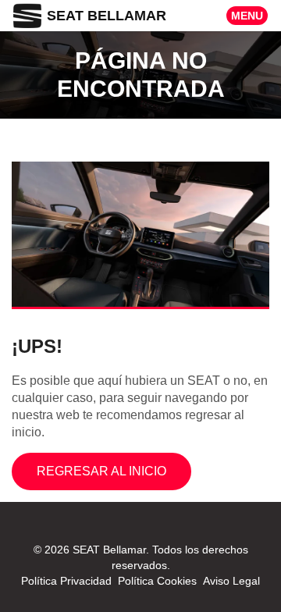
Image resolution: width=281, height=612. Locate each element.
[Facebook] (131, 533)
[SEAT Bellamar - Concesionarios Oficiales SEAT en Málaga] (27, 15)
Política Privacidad (66, 581)
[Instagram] (150, 533)
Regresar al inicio (101, 471)
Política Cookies (157, 581)
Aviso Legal (231, 581)
